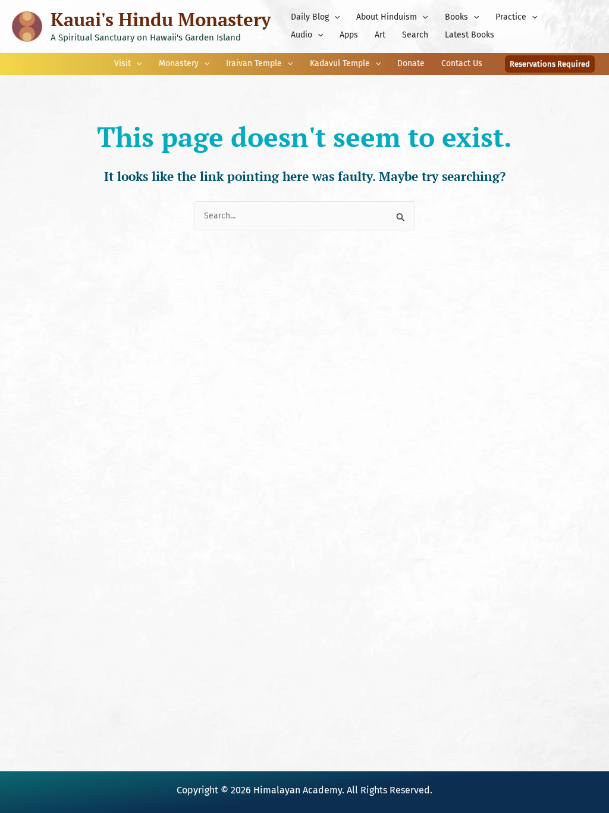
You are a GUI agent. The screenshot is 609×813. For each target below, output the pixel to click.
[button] (334, 17)
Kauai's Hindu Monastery (161, 19)
